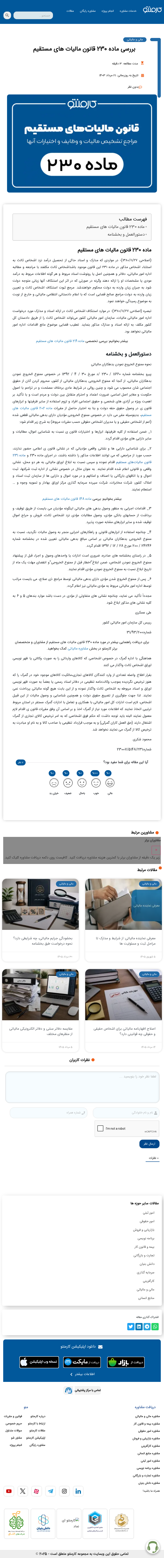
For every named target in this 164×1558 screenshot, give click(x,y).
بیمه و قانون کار (144, 1247)
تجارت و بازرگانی (143, 1255)
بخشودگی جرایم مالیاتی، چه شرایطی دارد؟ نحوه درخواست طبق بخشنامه (42, 941)
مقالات (70, 11)
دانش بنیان (147, 1264)
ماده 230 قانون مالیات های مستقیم (115, 227)
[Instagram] (64, 1491)
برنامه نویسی (146, 1238)
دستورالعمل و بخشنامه (126, 235)
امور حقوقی (147, 1221)
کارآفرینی (148, 1281)
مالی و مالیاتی (135, 39)
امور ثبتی (148, 1213)
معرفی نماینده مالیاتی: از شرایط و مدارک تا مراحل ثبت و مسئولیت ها (125, 941)
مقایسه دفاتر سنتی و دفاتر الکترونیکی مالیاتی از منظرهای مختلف (40, 1031)
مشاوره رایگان (88, 11)
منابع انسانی (146, 1298)
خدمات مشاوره (128, 11)
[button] (155, 1326)
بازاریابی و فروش (143, 1230)
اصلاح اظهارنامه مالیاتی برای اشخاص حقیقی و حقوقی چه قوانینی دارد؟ (124, 1031)
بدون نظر (133, 87)
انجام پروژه (108, 11)
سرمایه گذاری (145, 1272)
